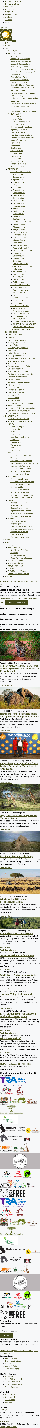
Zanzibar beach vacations (21, 127)
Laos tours (17, 243)
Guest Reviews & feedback (21, 558)
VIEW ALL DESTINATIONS (18, 419)
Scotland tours (19, 219)
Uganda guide (16, 505)
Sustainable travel (15, 561)
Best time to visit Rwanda (20, 537)
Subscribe (6, 1336)
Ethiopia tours (16, 153)
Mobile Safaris (14, 400)
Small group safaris (16, 356)
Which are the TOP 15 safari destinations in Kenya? (14, 900)
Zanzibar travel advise (19, 490)
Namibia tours (16, 148)
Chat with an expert (16, 599)
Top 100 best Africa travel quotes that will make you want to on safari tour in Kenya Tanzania (19, 668)
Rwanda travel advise (19, 532)
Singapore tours (20, 229)
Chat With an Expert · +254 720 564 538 (16, 1351)
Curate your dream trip (16, 602)
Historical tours (14, 387)
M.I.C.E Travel (13, 398)
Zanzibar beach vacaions (20, 479)
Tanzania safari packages (21, 455)
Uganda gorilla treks (18, 130)
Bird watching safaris (16, 361)
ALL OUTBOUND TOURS (20, 172)
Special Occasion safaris (18, 371)
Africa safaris (10, 9)
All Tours (9, 1364)
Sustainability (10, 1397)
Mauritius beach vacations (21, 135)
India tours (17, 269)
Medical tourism (14, 395)
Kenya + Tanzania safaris (20, 122)
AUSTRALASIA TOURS (19, 306)
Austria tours (18, 211)
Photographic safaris (16, 342)
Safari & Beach (11, 12)
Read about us (14, 547)
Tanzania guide (16, 458)
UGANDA (11, 500)
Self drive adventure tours (19, 411)
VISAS (7, 540)
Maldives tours (19, 274)
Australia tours (19, 308)
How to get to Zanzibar (19, 492)
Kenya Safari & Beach (14, 1366)
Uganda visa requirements (21, 511)
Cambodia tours (19, 237)
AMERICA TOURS (17, 319)
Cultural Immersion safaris (19, 366)
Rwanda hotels (16, 534)
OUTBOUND (13, 169)
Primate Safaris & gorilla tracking (21, 408)
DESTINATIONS (11, 416)
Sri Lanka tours (19, 272)
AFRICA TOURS (14, 114)
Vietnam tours (19, 240)
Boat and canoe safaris (17, 377)
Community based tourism (19, 382)
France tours (18, 190)
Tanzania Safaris (12, 1369)
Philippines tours (20, 245)
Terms (14, 1427)
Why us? (8, 22)
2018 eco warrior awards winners (17, 955)
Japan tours (18, 303)
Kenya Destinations (13, 1361)
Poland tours (18, 214)
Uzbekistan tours (20, 287)
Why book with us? (16, 563)
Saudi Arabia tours (20, 264)
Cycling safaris (14, 385)
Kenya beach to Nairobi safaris (23, 103)
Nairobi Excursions (13, 1)
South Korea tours (20, 298)
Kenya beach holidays (19, 80)
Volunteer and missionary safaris (21, 413)
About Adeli (10, 1400)
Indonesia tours (19, 235)
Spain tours (18, 180)
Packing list (15, 450)
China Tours (18, 295)
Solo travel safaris (15, 369)
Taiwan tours (18, 300)
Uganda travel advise (19, 508)
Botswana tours (17, 145)
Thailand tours (19, 224)
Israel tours (18, 253)
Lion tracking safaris (16, 392)
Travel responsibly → (9, 1421)
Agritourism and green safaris (20, 374)
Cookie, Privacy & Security (19, 574)
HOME (7, 43)
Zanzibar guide (16, 487)
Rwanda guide (16, 524)
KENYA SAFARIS (14, 53)
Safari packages (17, 427)
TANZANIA (12, 453)
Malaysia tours (19, 227)
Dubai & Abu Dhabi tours (23, 251)
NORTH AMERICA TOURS (23, 321)
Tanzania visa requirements (21, 469)
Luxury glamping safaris (18, 348)
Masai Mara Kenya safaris (21, 61)
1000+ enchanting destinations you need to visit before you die (18, 1015)
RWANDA (12, 519)
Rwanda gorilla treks (18, 132)
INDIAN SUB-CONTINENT (21, 266)
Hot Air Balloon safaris (17, 353)
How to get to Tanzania (20, 471)
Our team (14, 553)
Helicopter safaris (15, 363)
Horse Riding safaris (16, 390)
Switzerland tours (20, 195)
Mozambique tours (18, 164)
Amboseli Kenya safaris (20, 64)
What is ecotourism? (10, 1038)
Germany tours (19, 203)
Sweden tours (19, 208)
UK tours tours (19, 185)
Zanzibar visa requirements (21, 495)
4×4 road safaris (15, 335)
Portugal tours (19, 206)
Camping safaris (14, 379)
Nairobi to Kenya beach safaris (23, 69)
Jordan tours (18, 256)
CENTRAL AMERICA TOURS (24, 324)
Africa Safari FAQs (15, 568)
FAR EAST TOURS (17, 293)
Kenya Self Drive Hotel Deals (22, 88)
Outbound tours (11, 14)
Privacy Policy (6, 1427)
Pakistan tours (19, 282)
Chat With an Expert (16, 1064)
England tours (19, 193)
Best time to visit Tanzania (21, 461)
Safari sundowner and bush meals (22, 358)
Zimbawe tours (16, 151)
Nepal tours (18, 277)
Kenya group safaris (18, 82)
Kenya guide (15, 429)
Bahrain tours (18, 258)
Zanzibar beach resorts (20, 484)
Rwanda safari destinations (21, 529)
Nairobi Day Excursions (20, 59)
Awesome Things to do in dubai (16, 994)
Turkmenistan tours (21, 290)
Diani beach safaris (18, 90)
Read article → (6, 685)
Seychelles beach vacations (22, 138)
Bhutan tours (18, 279)
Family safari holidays (17, 340)
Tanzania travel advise (19, 474)
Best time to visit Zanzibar (21, 498)
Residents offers (12, 4)
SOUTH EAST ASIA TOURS (21, 222)
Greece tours (18, 177)
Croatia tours (18, 201)
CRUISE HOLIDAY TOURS (20, 329)
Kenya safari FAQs (15, 566)
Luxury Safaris (14, 345)
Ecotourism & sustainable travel (16, 933)
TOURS (8, 48)
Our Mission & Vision (19, 550)
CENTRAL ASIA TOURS (20, 285)
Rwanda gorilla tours (18, 521)
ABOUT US (9, 545)
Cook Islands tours (21, 314)
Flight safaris (13, 337)
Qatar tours (18, 261)
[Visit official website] (13, 1085)
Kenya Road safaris (18, 74)
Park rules (14, 448)
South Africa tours (18, 140)
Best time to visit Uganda (20, 516)
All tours (8, 20)
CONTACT (9, 576)
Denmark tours (19, 198)
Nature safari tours (16, 406)
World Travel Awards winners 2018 (18, 974)
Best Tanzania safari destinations (24, 463)
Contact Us (9, 1376)
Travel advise (16, 442)
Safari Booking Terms (17, 571)
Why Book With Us (13, 1394)
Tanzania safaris (17, 124)
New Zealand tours (21, 311)
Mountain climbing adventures (20, 403)
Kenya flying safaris (18, 77)
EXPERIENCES (11, 332)
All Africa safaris (17, 117)
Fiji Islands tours (20, 316)
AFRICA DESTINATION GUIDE (20, 421)
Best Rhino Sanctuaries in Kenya (16, 856)
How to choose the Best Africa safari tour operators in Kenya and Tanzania (19, 715)
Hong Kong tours (20, 232)
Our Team (9, 1402)
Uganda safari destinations (21, 513)
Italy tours (17, 187)
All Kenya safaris (17, 56)
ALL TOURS (12, 51)
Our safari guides (17, 555)
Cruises (8, 17)
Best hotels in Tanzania (20, 466)
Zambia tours (15, 159)
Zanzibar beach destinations (22, 482)
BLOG (7, 542)
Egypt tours (15, 143)
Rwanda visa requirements (21, 526)
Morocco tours (16, 161)
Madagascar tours (18, 166)
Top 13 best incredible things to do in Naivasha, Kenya (18, 817)
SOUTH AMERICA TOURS (23, 327)
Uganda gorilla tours (18, 503)
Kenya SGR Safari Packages (22, 85)
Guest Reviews (11, 1387)
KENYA (8, 46)
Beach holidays (14, 350)
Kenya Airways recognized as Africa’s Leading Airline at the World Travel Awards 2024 (19, 766)
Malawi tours (15, 156)
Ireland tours (18, 216)
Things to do (15, 445)
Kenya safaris (11, 7)
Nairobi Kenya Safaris (19, 67)
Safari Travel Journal (13, 1384)
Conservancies (16, 434)
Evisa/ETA (14, 440)
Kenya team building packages (23, 111)
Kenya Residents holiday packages (24, 72)
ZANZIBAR (12, 476)
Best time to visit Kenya (20, 437)
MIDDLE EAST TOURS (19, 248)
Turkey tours (18, 182)
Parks (12, 432)
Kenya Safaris (11, 1358)
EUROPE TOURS (17, 174)
